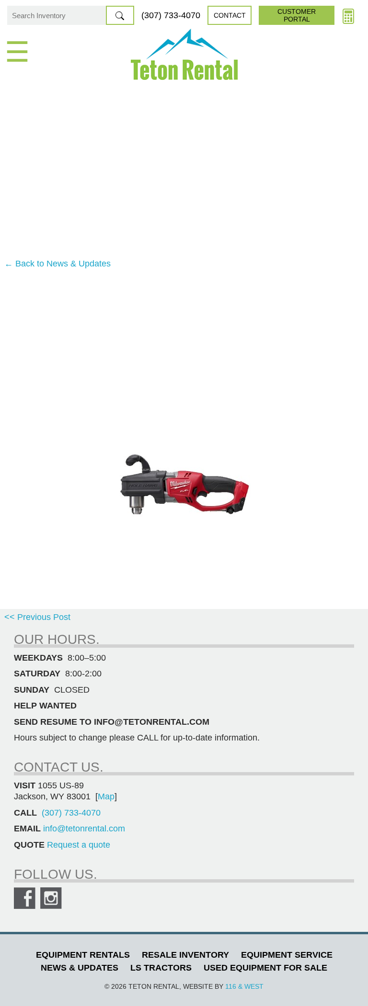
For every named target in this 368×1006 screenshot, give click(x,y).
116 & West (244, 986)
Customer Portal (296, 15)
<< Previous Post (37, 617)
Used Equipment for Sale (265, 968)
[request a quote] (348, 15)
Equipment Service (287, 955)
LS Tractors (161, 968)
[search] (120, 15)
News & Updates (79, 968)
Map (106, 796)
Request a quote (78, 845)
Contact (230, 15)
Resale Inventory (185, 955)
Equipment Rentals (83, 955)
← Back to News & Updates (57, 263)
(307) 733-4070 (170, 15)
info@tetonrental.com (84, 828)
